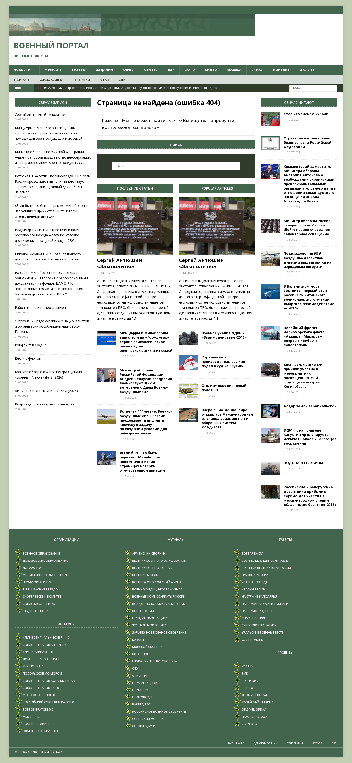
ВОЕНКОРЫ (249, 680)
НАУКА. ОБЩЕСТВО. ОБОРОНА (154, 661)
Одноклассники (51, 79)
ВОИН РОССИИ (142, 611)
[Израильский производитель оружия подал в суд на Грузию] (188, 362)
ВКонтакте (22, 79)
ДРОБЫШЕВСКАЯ (254, 695)
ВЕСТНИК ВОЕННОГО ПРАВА (152, 568)
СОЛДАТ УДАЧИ (143, 726)
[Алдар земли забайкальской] (270, 411)
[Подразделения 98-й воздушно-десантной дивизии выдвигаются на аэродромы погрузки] (270, 258)
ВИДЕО (211, 69)
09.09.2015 (293, 272)
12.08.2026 (129, 356)
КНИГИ (128, 69)
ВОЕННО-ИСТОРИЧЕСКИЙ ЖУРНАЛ (157, 582)
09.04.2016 (293, 392)
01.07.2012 (293, 411)
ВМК (244, 673)
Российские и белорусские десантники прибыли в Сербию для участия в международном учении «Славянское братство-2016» (310, 496)
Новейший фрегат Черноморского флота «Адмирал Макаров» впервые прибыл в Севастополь (304, 336)
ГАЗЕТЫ (79, 69)
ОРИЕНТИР (139, 675)
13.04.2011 (211, 432)
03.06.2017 (293, 239)
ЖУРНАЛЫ (53, 69)
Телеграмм (81, 79)
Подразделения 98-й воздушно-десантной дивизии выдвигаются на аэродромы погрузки (307, 260)
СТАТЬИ (151, 69)
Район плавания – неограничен (40, 307)
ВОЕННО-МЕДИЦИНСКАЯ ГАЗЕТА (265, 560)
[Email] (329, 10)
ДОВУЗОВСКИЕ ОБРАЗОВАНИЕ (45, 560)
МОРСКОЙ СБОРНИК (147, 647)
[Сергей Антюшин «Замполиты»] (135, 226)
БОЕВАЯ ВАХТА (252, 553)
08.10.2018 (293, 350)
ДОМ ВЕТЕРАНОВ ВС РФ (40, 659)
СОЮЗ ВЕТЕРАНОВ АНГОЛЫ (42, 644)
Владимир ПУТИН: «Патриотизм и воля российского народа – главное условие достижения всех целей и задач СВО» (47, 235)
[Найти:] (313, 88)
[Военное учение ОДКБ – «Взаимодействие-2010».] (188, 338)
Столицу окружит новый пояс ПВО (224, 387)
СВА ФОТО (249, 724)
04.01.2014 (293, 449)
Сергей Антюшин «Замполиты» (119, 263)
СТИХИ (257, 69)
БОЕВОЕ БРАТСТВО (36, 709)
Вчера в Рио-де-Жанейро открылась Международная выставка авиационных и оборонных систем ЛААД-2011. (227, 419)
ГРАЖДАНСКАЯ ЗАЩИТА (149, 618)
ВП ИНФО (248, 688)
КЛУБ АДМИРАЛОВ (36, 652)
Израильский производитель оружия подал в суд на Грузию (223, 361)
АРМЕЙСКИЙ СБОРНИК (148, 553)
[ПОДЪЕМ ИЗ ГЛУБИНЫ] (270, 468)
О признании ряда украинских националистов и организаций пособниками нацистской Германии (52, 326)
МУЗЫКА (234, 69)
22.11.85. (247, 666)
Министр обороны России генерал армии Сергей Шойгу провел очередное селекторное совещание (307, 227)
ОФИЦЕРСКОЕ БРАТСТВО (41, 731)
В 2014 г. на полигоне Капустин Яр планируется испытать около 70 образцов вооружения (310, 437)
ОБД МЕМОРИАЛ (253, 709)
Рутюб (104, 79)
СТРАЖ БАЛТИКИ (253, 618)
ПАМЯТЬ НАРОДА (254, 716)
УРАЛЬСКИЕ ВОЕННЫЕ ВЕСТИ (262, 632)
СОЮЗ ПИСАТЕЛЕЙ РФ (39, 603)
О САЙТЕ (307, 69)
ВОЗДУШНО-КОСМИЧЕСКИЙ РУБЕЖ (158, 603)
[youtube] (320, 10)
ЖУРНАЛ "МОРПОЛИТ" (148, 625)
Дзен (122, 79)
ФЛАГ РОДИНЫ (252, 639)
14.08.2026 (108, 273)
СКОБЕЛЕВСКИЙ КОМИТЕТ (41, 596)
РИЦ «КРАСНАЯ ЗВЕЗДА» (40, 589)
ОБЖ (135, 668)
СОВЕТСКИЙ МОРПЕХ (147, 719)
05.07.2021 (293, 152)
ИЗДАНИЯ (104, 69)
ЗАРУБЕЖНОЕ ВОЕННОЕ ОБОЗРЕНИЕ (158, 632)
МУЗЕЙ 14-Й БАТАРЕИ (257, 702)
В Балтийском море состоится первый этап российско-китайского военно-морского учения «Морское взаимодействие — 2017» (309, 297)
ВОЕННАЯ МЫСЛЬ (144, 575)
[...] (134, 318)
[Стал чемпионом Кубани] (270, 119)
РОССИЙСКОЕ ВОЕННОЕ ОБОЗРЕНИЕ (159, 711)
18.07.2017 (293, 313)
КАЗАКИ (137, 639)
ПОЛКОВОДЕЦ (142, 697)
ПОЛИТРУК (139, 690)
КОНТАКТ (281, 69)
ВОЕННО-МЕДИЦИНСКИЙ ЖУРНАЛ (156, 589)
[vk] (311, 10)
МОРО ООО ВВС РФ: (37, 695)
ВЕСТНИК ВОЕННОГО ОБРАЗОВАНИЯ (158, 560)
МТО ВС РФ (140, 654)
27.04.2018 (293, 468)
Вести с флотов (28, 358)
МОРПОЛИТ (31, 666)
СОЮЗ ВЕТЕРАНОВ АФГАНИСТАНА (47, 680)
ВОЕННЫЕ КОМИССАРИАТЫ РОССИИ (158, 596)
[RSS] (339, 10)
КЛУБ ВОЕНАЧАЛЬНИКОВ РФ (43, 637)
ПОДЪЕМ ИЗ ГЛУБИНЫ (303, 463)
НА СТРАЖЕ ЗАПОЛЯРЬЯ (259, 596)
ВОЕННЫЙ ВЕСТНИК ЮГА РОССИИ (266, 568)
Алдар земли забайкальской (310, 406)
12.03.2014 (293, 207)
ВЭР (171, 69)
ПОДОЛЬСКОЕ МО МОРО (41, 673)
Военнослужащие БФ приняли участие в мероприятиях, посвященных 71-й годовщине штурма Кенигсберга (303, 375)
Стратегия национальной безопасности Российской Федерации (308, 142)
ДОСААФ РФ (31, 568)
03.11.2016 (293, 510)
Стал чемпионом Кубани (307, 114)
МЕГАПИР (29, 716)
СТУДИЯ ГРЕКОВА (35, 611)
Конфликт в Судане (30, 345)
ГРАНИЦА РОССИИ (254, 575)
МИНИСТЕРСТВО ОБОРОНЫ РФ (45, 575)
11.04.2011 (211, 371)
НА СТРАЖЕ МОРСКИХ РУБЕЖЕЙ (264, 603)
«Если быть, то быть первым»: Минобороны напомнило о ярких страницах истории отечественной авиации (142, 462)
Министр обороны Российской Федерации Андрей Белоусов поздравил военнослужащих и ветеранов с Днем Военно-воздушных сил (146, 381)
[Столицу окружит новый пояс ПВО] (188, 390)
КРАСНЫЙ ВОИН (253, 589)
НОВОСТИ (22, 69)
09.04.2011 (211, 343)
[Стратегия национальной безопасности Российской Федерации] (270, 143)
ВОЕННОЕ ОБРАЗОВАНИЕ (41, 553)
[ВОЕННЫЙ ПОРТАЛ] (132, 33)
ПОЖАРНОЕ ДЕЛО (145, 683)
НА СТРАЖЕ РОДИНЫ (256, 611)
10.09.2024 (293, 119)
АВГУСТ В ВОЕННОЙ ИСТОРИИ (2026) (46, 390)
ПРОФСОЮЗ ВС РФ (36, 582)
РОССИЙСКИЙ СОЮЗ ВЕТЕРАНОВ (46, 702)
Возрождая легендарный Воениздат (44, 404)
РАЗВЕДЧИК (140, 704)
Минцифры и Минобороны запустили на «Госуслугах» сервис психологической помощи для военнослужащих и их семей (146, 342)
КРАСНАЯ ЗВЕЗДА (254, 582)
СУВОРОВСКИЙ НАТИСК (259, 625)
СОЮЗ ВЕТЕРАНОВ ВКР (39, 688)
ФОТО (189, 69)
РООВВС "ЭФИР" (35, 724)
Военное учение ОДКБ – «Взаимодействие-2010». (225, 335)
